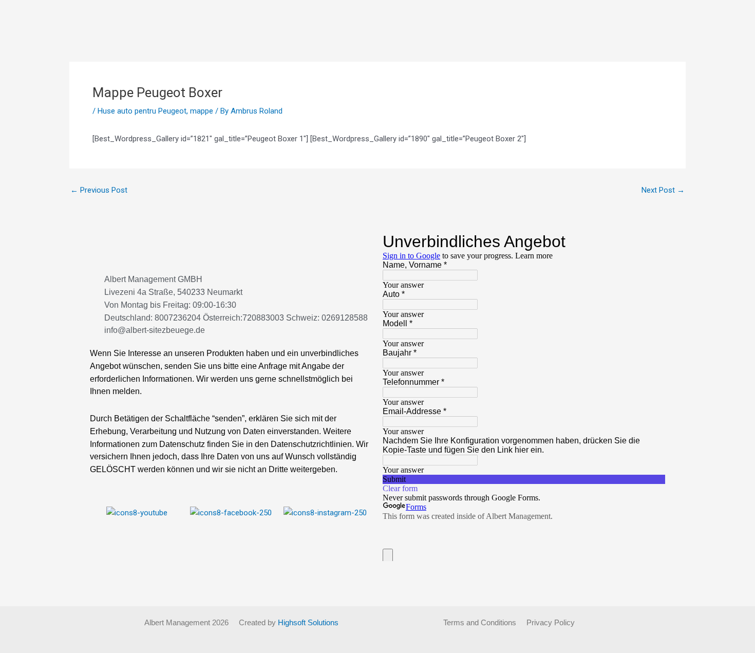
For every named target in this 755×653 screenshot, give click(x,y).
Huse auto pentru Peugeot (142, 111)
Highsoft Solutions (308, 622)
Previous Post (98, 190)
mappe (201, 111)
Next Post (663, 190)
